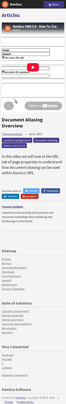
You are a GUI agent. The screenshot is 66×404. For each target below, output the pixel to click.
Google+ (31, 196)
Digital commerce (12, 319)
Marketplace (9, 284)
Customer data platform (17, 324)
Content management (15, 311)
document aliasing (46, 140)
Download (8, 272)
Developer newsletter (15, 375)
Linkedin (7, 367)
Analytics (7, 332)
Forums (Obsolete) (13, 289)
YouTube (7, 359)
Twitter (33, 191)
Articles (11, 15)
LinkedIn (12, 196)
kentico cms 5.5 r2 (14, 145)
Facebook (52, 191)
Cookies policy (25, 402)
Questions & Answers (14, 267)
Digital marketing (12, 315)
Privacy (9, 402)
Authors (6, 263)
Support (7, 280)
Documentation (11, 276)
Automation (9, 328)
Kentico (21, 397)
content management (17, 140)
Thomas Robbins (12, 134)
